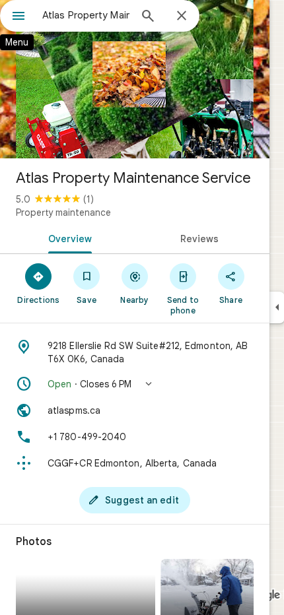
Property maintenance (63, 212)
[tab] (67, 237)
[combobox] (85, 15)
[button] (134, 384)
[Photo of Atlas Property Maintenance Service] (134, 79)
